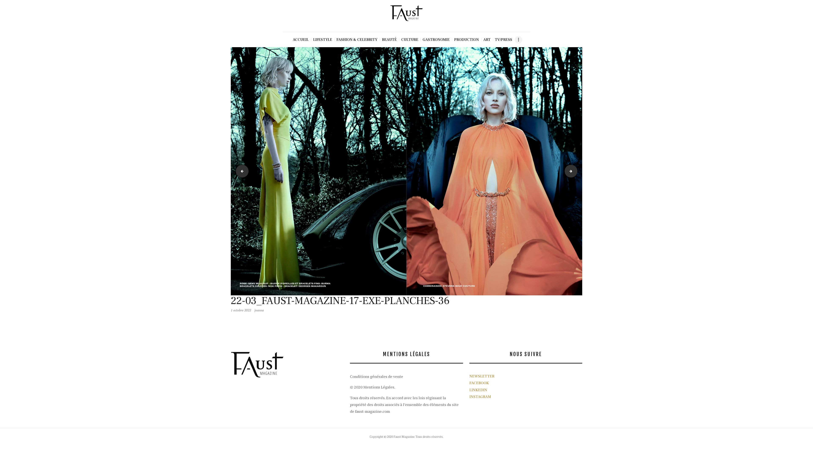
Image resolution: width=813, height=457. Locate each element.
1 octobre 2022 (241, 310)
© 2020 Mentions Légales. (372, 387)
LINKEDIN (478, 390)
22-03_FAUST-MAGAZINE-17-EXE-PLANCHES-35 (240, 171)
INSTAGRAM (480, 396)
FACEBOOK (479, 383)
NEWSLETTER (481, 376)
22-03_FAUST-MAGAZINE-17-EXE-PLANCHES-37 (576, 171)
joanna (259, 310)
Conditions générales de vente (376, 376)
